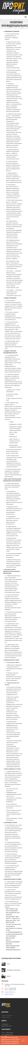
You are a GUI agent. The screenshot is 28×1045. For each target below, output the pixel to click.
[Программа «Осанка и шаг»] (3, 970)
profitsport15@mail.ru (10, 992)
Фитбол (9, 976)
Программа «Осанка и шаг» (14, 970)
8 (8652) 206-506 (9, 994)
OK (23, 1040)
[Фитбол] (3, 976)
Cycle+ (8, 964)
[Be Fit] (14, 7)
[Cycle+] (3, 963)
